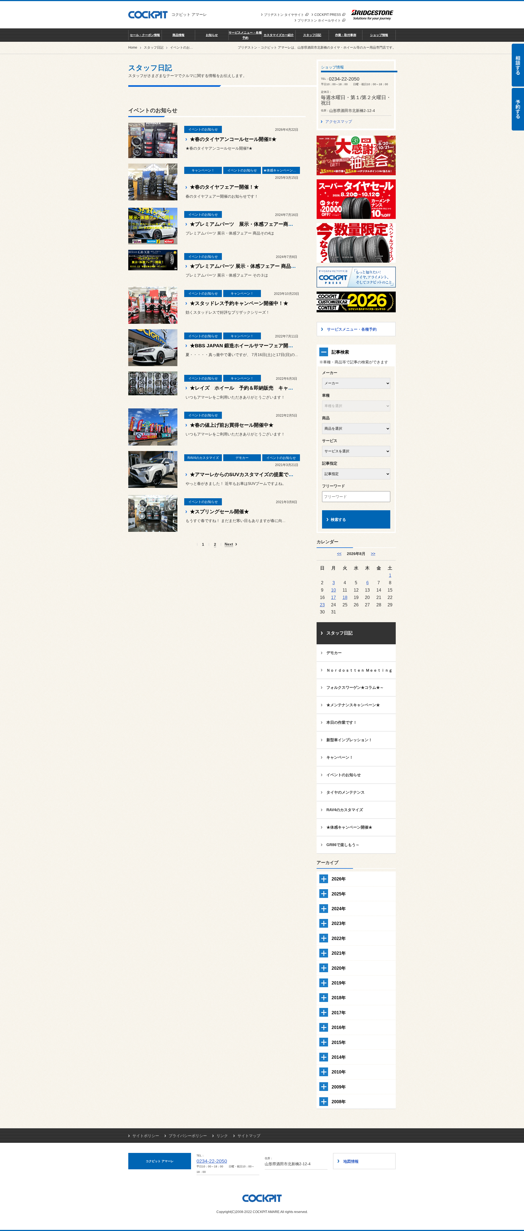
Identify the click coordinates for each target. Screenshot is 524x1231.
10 (333, 590)
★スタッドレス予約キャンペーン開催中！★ (239, 303)
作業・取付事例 (345, 35)
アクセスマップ (338, 121)
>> (373, 553)
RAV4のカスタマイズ (344, 810)
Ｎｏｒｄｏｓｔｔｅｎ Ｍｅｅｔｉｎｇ (359, 670)
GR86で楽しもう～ (342, 845)
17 (333, 597)
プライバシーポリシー (188, 1136)
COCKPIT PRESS (327, 15)
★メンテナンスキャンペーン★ (353, 705)
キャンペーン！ (339, 757)
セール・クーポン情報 (145, 35)
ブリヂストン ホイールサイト (319, 20)
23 (322, 604)
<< (339, 553)
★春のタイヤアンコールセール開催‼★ (233, 139)
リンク (222, 1136)
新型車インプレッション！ (349, 740)
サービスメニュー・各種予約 (245, 35)
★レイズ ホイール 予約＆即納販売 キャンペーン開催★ (256, 388)
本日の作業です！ (341, 722)
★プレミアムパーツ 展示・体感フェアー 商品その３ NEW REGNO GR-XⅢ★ (275, 266)
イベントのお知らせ (343, 775)
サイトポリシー (145, 1136)
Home (132, 47)
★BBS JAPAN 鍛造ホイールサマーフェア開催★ (244, 345)
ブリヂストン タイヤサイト (284, 15)
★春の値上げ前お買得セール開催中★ (231, 425)
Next (229, 544)
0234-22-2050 (211, 1161)
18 (345, 597)
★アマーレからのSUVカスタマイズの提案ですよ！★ (249, 474)
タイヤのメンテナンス (345, 792)
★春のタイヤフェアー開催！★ (224, 187)
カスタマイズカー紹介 (279, 35)
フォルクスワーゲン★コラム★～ (355, 687)
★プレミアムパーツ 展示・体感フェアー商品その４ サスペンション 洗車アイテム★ (288, 224)
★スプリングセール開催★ (219, 511)
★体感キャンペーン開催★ (349, 827)
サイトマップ (248, 1136)
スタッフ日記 (312, 35)
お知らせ (212, 35)
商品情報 (178, 35)
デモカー (334, 653)
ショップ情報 (379, 35)
